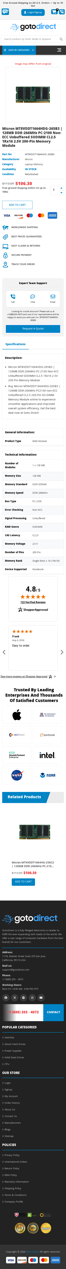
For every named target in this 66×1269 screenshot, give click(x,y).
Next (61, 846)
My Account (11, 1096)
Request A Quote (33, 329)
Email (52, 301)
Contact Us (11, 1116)
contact (53, 1012)
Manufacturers (13, 1123)
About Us (10, 1110)
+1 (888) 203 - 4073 (12, 980)
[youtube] (41, 997)
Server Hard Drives (15, 1044)
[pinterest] (23, 997)
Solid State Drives (14, 1058)
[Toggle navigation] (59, 50)
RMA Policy (11, 1175)
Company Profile (14, 1202)
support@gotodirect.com (15, 970)
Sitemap (9, 1136)
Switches (9, 1038)
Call (13, 301)
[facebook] (6, 997)
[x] (14, 997)
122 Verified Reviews (33, 602)
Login (8, 1083)
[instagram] (32, 997)
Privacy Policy (12, 1155)
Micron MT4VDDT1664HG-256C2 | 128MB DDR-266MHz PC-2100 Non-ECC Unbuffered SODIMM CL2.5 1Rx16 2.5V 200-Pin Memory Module (33, 864)
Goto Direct (32, 1252)
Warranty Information (17, 1182)
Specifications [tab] (15, 344)
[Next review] (62, 652)
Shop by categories (19, 50)
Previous (5, 846)
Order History (12, 1103)
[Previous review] (4, 652)
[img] (33, 596)
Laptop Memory (34, 165)
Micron (29, 160)
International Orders (16, 1162)
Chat (33, 301)
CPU (7, 1064)
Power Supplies (13, 1051)
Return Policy (12, 1169)
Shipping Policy (13, 1189)
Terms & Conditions (15, 1195)
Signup (8, 1090)
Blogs (7, 1130)
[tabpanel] (33, 849)
